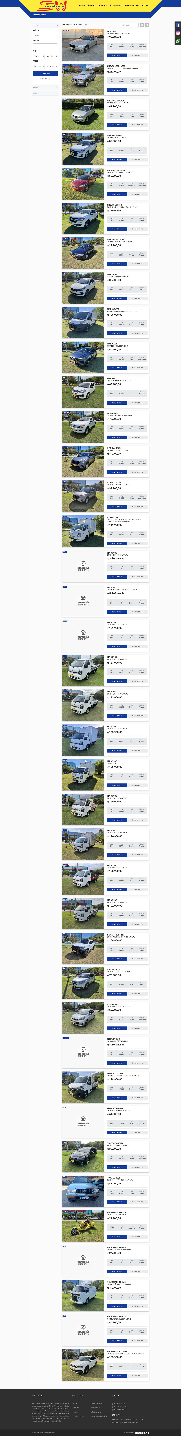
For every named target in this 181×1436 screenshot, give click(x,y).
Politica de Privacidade (99, 1416)
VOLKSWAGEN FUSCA (117, 1213)
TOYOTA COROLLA (118, 1144)
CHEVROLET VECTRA (120, 240)
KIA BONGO (117, 554)
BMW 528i (119, 32)
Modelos (36, 93)
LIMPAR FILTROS (45, 79)
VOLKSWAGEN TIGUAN (125, 1352)
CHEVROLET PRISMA (120, 171)
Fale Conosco (96, 1412)
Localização (96, 1408)
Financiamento (116, 5)
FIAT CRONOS (118, 275)
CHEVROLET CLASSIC (118, 102)
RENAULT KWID (117, 1040)
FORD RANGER (119, 414)
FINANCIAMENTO (138, 55)
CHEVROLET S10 (122, 206)
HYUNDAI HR (124, 519)
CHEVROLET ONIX (117, 136)
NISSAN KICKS (119, 970)
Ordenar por (125, 25)
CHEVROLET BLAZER (122, 67)
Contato (146, 5)
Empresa (92, 5)
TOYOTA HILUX (120, 1179)
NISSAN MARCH (119, 1005)
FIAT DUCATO (122, 310)
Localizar (46, 73)
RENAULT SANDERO (119, 1109)
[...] (60, 1421)
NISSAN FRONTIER (121, 936)
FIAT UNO (119, 379)
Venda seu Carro (133, 5)
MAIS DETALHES (117, 55)
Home (82, 5)
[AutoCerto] (141, 1432)
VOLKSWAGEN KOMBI (119, 1248)
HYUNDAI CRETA (119, 449)
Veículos (103, 5)
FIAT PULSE (117, 345)
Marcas (35, 87)
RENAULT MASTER (123, 1075)
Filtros (35, 25)
